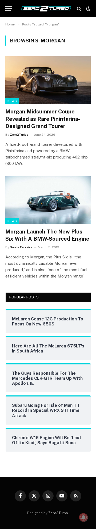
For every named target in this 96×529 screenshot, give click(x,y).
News (12, 101)
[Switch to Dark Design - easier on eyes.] (88, 8)
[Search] (79, 9)
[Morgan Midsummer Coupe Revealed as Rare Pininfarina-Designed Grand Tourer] (48, 80)
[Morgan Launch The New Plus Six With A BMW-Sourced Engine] (48, 200)
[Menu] (8, 9)
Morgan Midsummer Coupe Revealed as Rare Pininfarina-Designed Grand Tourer (42, 118)
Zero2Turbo (58, 513)
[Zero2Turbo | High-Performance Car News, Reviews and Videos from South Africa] (46, 8)
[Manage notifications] (83, 517)
